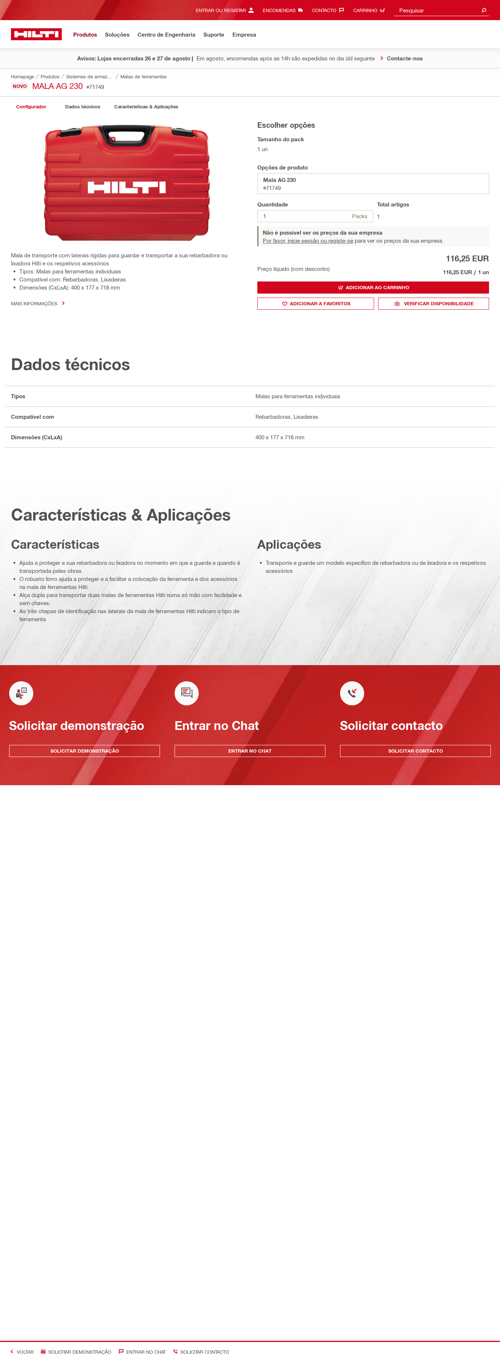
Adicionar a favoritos (320, 303)
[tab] (31, 107)
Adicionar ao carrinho (377, 287)
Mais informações (34, 303)
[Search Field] (484, 10)
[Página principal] (36, 34)
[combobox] (441, 10)
